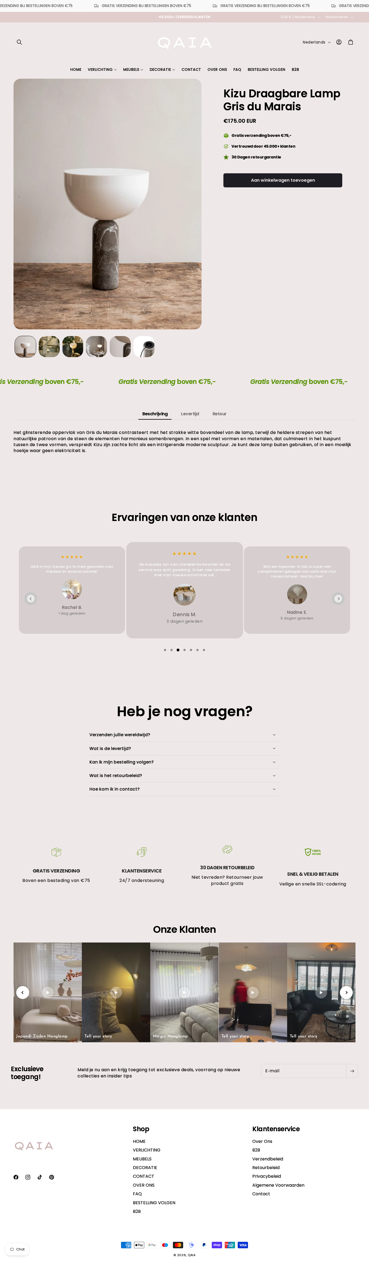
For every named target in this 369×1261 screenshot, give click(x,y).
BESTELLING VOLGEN (154, 1203)
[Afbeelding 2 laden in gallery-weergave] (49, 346)
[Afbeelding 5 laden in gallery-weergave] (120, 346)
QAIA (192, 1255)
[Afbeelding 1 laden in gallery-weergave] (25, 346)
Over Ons (262, 1141)
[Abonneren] (352, 1071)
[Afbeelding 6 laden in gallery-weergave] (144, 346)
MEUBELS (142, 1159)
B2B (137, 1211)
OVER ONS (144, 1185)
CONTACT (143, 1176)
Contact (261, 1194)
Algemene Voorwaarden (278, 1185)
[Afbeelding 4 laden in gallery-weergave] (96, 346)
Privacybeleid (266, 1176)
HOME (139, 1141)
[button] (19, 42)
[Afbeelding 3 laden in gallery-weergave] (72, 346)
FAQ (137, 1194)
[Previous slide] (30, 598)
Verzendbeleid (267, 1159)
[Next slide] (338, 598)
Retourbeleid (266, 1167)
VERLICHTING (146, 1150)
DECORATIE (145, 1167)
